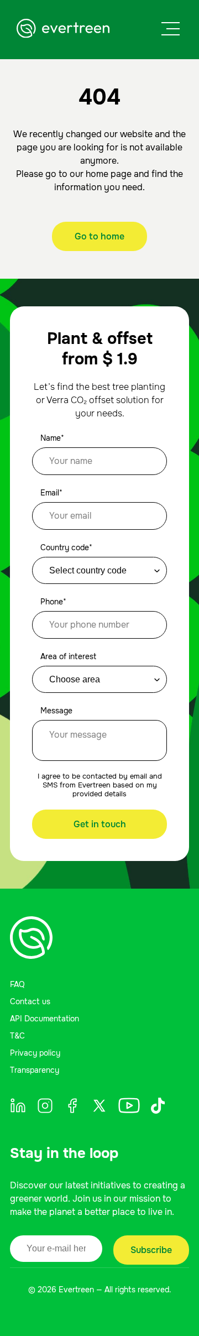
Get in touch (100, 824)
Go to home (99, 236)
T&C (17, 1036)
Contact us (30, 1001)
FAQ (17, 984)
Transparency (34, 1070)
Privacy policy (35, 1053)
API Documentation (44, 1019)
